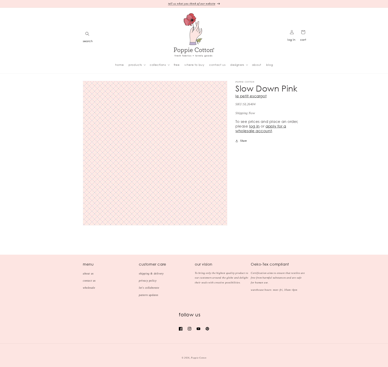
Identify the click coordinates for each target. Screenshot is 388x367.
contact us (89, 280)
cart (303, 39)
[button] (87, 33)
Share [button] (243, 140)
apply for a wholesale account (260, 128)
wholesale (89, 287)
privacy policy (147, 280)
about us (88, 273)
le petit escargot (251, 96)
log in (291, 39)
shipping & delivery (151, 273)
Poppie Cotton (198, 357)
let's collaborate (149, 287)
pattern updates (148, 295)
